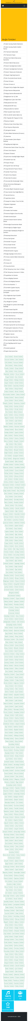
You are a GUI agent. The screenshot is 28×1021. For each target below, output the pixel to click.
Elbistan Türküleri (8, 630)
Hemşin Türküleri (19, 607)
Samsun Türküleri (8, 438)
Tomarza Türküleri (8, 930)
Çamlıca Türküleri (18, 945)
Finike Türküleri (8, 942)
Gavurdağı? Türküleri (9, 895)
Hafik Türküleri (19, 715)
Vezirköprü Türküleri (9, 837)
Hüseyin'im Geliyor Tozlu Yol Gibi (14, 201)
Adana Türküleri (21, 394)
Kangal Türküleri (9, 380)
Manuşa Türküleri (19, 919)
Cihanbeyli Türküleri (14, 610)
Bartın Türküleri (9, 502)
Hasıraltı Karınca (9, 195)
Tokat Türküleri (8, 385)
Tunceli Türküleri (19, 470)
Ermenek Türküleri (9, 589)
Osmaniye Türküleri (8, 817)
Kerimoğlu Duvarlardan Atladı (13, 224)
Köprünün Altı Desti (10, 248)
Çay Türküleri (9, 758)
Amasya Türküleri (9, 429)
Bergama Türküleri (14, 592)
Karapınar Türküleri (19, 942)
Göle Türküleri (9, 365)
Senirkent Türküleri (19, 697)
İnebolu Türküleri (9, 825)
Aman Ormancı (9, 81)
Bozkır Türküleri (9, 968)
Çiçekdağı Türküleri (8, 779)
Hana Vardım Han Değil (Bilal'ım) (14, 192)
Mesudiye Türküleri (10, 802)
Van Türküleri (9, 423)
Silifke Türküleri (9, 540)
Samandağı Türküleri (19, 793)
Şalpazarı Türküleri (19, 601)
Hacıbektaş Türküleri (14, 744)
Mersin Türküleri (8, 441)
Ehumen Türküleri (19, 901)
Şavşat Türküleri (9, 447)
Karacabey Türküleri (9, 951)
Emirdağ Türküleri (18, 499)
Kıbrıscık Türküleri (18, 773)
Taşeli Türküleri (19, 869)
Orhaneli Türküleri (9, 957)
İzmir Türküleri (9, 420)
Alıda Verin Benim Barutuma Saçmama (12, 59)
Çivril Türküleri (18, 968)
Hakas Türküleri (10, 907)
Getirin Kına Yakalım (10, 175)
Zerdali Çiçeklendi (10, 348)
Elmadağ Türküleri (9, 738)
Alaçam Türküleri (8, 948)
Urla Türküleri (8, 881)
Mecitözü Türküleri (9, 986)
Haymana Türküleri (19, 878)
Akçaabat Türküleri (19, 694)
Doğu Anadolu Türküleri (10, 490)
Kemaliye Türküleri (19, 604)
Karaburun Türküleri (19, 980)
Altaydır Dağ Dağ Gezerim (12, 75)
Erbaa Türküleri (9, 925)
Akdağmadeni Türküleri (10, 621)
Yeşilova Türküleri (19, 718)
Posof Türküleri (19, 417)
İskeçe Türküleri (9, 648)
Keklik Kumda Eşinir (10, 216)
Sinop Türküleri (8, 458)
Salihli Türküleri (19, 863)
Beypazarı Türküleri (19, 779)
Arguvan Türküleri (19, 482)
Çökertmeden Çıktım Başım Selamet (12, 140)
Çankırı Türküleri (9, 415)
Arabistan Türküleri (19, 721)
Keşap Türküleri (8, 980)
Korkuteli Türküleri (9, 761)
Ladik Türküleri (18, 700)
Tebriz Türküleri (19, 689)
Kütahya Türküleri (9, 397)
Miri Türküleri (8, 820)
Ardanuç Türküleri (8, 482)
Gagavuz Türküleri (19, 791)
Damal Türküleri (18, 671)
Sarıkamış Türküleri (19, 493)
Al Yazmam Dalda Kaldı (11, 52)
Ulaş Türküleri (7, 933)
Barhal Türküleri (20, 866)
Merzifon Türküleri (9, 578)
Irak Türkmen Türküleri (18, 933)
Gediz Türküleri (20, 837)
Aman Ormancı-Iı (10, 84)
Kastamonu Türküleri (19, 403)
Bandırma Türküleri (19, 630)
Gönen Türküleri (9, 960)
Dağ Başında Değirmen (11, 144)
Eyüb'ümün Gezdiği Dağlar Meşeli (14, 156)
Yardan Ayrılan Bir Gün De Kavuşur (15, 325)
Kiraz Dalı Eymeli (9, 238)
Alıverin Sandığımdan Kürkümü (14, 69)
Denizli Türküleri (19, 400)
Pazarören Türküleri (9, 791)
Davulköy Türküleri (8, 901)
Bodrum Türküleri (9, 546)
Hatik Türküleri (20, 910)
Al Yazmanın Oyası (10, 55)
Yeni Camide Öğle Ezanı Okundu (14, 340)
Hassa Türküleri (9, 686)
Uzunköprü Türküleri (9, 557)
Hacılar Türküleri (18, 898)
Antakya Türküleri (19, 552)
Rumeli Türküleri (18, 356)
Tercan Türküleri (20, 374)
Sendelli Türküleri (19, 808)
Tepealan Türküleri (20, 788)
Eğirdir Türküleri (9, 808)
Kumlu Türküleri (9, 828)
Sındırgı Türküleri (9, 689)
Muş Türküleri (20, 490)
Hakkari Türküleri (9, 537)
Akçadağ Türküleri (9, 753)
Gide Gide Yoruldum (11, 178)
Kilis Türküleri (19, 505)
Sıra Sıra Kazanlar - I (10, 284)
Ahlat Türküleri (19, 849)
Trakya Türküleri (20, 680)
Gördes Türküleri (8, 764)
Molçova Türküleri (18, 814)
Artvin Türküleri (18, 371)
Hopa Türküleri (19, 913)
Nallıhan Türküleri (18, 726)
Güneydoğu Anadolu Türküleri (14, 624)
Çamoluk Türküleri (19, 983)
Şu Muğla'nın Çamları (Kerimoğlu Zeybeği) (13, 305)
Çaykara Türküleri (8, 793)
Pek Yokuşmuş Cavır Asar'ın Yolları (14, 269)
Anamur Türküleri (19, 438)
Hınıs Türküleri (9, 671)
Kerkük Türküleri (19, 383)
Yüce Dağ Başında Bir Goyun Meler (12, 344)
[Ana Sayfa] (2, 5)
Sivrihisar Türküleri (20, 770)
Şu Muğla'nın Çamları (11, 301)
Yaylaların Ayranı (9, 334)
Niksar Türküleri (9, 627)
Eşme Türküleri (19, 691)
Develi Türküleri (19, 537)
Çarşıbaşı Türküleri (14, 852)
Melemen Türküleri (19, 817)
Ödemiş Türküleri (8, 601)
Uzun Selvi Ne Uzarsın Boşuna (13, 319)
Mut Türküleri (8, 519)
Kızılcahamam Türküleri (14, 595)
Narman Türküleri (19, 517)
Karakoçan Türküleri (10, 910)
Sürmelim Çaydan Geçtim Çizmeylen (11, 291)
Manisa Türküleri (19, 397)
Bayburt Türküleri (9, 417)
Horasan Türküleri (8, 718)
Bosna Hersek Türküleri (9, 855)
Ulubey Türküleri (19, 732)
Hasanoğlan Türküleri (19, 872)
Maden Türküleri (8, 697)
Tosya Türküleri (20, 674)
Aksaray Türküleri (19, 476)
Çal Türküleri (9, 898)
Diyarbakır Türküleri (9, 374)
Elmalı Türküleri (9, 735)
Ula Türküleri (9, 893)
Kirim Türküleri (18, 686)
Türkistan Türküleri (9, 552)
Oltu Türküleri (20, 639)
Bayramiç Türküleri (8, 872)
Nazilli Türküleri (19, 651)
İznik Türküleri (18, 572)
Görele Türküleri (19, 589)
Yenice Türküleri (9, 732)
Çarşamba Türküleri (19, 703)
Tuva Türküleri (18, 907)
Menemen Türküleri (9, 965)
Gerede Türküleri (20, 508)
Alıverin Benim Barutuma (12, 63)
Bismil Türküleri (19, 840)
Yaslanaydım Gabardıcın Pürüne (14, 328)
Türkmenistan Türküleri (14, 858)
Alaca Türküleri (20, 616)
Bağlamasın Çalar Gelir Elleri (13, 99)
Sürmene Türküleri (19, 948)
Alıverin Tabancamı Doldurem (13, 72)
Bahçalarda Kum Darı (11, 102)
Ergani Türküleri (9, 954)
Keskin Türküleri (9, 476)
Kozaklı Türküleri (9, 461)
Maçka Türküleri (19, 540)
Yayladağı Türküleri (19, 563)
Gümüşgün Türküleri (8, 788)
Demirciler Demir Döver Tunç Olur (14, 147)
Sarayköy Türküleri (9, 767)
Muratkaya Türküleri (19, 764)
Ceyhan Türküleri (9, 531)
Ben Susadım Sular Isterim (12, 112)
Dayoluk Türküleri (18, 820)
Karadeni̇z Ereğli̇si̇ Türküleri (14, 884)
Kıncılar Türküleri (18, 887)
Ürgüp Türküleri (9, 543)
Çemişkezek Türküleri (19, 904)
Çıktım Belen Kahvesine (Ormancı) (14, 133)
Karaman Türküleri (19, 426)
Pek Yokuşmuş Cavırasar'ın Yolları (14, 272)
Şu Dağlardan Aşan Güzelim (13, 295)
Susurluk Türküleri (9, 913)
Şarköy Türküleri (9, 936)
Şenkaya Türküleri (8, 668)
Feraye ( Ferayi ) (9, 163)
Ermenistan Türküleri (14, 613)
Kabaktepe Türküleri (9, 616)
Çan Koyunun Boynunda (12, 127)
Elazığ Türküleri (19, 388)
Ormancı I (8, 260)
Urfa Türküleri (8, 362)
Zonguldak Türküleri (19, 584)
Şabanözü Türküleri (19, 974)
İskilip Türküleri (19, 986)
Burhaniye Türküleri (9, 834)
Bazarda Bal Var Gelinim (12, 109)
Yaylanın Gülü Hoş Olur (11, 337)
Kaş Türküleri (9, 890)
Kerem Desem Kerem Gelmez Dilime (12, 220)
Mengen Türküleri (9, 715)
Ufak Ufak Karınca (10, 315)
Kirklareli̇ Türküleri (20, 485)
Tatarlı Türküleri (20, 846)
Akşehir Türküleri (9, 636)
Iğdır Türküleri (19, 511)
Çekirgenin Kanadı (10, 130)
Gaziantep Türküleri (18, 385)
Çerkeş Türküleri (9, 587)
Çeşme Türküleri (9, 706)
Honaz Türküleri (19, 925)
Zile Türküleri (9, 528)
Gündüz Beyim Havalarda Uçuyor (14, 189)
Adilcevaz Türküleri (9, 846)
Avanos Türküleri (19, 738)
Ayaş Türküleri (9, 633)
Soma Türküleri (18, 496)
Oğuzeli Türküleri (8, 823)
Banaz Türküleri (20, 951)
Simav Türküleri (20, 834)
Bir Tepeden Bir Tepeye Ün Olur (14, 118)
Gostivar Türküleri (18, 893)
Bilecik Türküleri (18, 412)
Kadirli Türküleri (9, 840)
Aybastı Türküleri (19, 860)
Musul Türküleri (9, 887)
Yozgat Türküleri (10, 377)
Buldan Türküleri (19, 811)
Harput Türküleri (8, 584)
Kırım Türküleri (10, 569)
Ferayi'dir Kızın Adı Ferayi (12, 166)
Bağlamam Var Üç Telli (11, 96)
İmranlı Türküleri (8, 712)
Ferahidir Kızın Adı (10, 159)
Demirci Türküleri (9, 691)
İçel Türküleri (19, 767)
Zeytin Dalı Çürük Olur (11, 351)
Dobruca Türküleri (9, 645)
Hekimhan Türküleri (19, 522)
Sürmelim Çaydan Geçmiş (12, 287)
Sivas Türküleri (9, 356)
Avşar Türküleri (8, 549)
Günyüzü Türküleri (7, 831)
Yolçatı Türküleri (10, 741)
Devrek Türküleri (20, 965)
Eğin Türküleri (18, 560)
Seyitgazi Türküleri (18, 796)
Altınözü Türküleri (19, 665)
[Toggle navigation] (24, 5)
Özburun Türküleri (9, 607)
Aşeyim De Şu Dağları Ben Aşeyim (14, 87)
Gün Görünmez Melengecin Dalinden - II (12, 185)
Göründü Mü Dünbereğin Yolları (14, 181)
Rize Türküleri (9, 412)
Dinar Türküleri (19, 531)
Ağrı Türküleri (9, 444)
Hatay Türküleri (9, 450)
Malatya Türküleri (19, 380)
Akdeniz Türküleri (19, 823)
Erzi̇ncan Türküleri (18, 362)
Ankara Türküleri (18, 365)
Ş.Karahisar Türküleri (18, 519)
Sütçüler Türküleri (8, 860)
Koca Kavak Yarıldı (10, 244)
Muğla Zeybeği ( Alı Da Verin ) (13, 254)
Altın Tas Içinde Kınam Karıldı (13, 78)
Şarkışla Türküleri (18, 406)
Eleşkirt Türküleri (8, 694)
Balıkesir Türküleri (8, 426)
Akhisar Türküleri (8, 665)
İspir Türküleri (8, 796)
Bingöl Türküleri (9, 604)
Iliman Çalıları (9, 207)
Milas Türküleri (9, 642)
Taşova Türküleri (20, 598)
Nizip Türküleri (19, 741)
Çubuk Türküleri (19, 645)
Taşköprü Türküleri (9, 680)
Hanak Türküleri (9, 499)
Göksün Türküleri (9, 869)
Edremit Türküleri (18, 843)
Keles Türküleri (18, 642)
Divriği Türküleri (19, 409)
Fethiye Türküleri (9, 473)
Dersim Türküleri (18, 633)
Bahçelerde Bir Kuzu (11, 106)
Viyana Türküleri (9, 814)
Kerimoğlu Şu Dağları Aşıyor (13, 227)
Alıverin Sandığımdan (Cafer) (13, 66)
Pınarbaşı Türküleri (19, 750)
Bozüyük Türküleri (18, 450)
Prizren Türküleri (9, 619)
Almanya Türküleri (8, 517)
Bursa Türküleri (19, 429)
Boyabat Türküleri (18, 729)
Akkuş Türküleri (8, 709)
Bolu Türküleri (18, 444)
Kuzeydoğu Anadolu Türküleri (14, 785)
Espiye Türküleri (10, 971)
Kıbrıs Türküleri (8, 493)
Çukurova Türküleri (8, 522)
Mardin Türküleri (10, 505)
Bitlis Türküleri (19, 461)
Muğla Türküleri (9, 406)
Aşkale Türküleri (19, 525)
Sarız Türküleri (9, 566)
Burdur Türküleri (19, 391)
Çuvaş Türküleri (9, 945)
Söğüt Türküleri (18, 566)
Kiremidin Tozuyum (10, 241)
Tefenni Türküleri (19, 668)
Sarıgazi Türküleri (18, 960)
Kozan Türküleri (9, 729)
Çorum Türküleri (9, 400)
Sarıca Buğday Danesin (11, 278)
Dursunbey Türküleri (19, 554)
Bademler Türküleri (9, 811)
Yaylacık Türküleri (9, 511)
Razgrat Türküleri (9, 962)
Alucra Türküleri (9, 525)
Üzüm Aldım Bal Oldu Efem (12, 322)
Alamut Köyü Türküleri (9, 747)
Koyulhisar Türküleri (9, 674)
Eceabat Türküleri (18, 656)
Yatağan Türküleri (19, 927)
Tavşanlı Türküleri (18, 828)
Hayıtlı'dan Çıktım (10, 198)
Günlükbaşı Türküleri (19, 916)
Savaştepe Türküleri (19, 712)
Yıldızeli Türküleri (19, 587)
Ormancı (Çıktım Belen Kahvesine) (14, 257)
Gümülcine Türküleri (9, 654)
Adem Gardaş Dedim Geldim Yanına (12, 48)
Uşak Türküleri (18, 420)
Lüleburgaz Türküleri (9, 866)
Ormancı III (8, 263)
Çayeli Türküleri (19, 706)
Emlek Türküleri (9, 799)
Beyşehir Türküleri (8, 922)
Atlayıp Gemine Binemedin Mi (13, 93)
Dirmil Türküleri (19, 662)
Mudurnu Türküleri (9, 782)
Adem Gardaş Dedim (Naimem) (14, 44)
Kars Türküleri (18, 377)
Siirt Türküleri (8, 455)
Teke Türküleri (19, 753)
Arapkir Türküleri (19, 936)
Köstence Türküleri (19, 875)
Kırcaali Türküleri (9, 927)
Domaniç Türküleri (9, 662)
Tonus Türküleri (19, 939)
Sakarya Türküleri (20, 557)
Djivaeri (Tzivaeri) (10, 153)
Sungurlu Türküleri (8, 514)
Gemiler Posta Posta (11, 172)
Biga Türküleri (19, 782)
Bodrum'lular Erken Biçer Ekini (13, 124)
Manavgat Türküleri (19, 709)
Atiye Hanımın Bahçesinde (12, 90)
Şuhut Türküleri (10, 534)
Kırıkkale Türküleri (8, 464)
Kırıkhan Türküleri (19, 464)
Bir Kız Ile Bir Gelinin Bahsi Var (13, 115)
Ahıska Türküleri (8, 683)
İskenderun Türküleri (9, 598)
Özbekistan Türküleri (9, 723)
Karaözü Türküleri (8, 974)
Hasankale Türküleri (20, 514)
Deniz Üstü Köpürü (10, 150)
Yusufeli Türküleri (9, 470)
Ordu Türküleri (18, 423)
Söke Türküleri (18, 971)
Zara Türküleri (9, 572)
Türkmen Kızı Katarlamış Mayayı (14, 312)
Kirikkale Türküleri (18, 479)
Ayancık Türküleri (8, 703)
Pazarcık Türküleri (20, 581)
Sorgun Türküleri (9, 849)
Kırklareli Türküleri (8, 563)
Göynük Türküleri (20, 723)
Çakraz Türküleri (20, 895)
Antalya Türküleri (9, 432)
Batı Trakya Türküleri (19, 549)
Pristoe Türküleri (8, 875)
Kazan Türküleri (19, 957)
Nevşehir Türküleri (19, 441)
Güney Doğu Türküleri (19, 831)
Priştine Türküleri (20, 977)
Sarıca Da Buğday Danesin (12, 281)
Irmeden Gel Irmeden (11, 210)
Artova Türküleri (9, 656)
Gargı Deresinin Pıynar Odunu (13, 169)
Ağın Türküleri (18, 534)
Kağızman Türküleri (19, 683)
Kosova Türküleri (8, 750)
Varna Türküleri (9, 651)
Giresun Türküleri (19, 415)
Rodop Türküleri (19, 756)
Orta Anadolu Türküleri (9, 394)
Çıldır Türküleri (8, 479)
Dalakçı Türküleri (20, 747)
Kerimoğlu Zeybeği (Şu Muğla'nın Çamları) (13, 231)
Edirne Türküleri (19, 447)
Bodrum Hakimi (9, 121)
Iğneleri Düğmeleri (10, 204)
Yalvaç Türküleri (19, 636)
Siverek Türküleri (19, 575)
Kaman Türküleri (19, 962)
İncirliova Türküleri (19, 805)
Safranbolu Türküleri (10, 639)
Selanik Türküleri (19, 619)
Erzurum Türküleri (9, 359)
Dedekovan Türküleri (9, 977)
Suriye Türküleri (8, 721)
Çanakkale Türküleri (20, 467)
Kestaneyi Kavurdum (11, 235)
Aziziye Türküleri (8, 904)
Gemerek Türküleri (9, 776)
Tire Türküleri (19, 802)
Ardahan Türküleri (18, 452)
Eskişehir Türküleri (8, 403)
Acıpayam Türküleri (18, 455)
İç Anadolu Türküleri (8, 770)
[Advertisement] (14, 24)
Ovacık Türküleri (9, 773)
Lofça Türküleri (19, 825)
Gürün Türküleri (19, 546)
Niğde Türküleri (9, 452)
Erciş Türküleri (9, 496)
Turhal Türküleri (9, 677)
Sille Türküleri (20, 621)
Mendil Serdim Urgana (11, 251)
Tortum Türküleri (8, 916)
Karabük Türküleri (18, 502)
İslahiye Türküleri (8, 487)
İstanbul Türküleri (18, 435)
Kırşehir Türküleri (9, 368)
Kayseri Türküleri (9, 383)
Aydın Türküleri (9, 435)
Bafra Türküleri (9, 700)
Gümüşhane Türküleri (8, 485)
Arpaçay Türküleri (19, 473)
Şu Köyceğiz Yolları (10, 298)
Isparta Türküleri (19, 432)
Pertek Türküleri (19, 761)
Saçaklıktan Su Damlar (11, 275)
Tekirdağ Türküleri (19, 487)
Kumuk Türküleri (8, 983)
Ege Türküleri (18, 569)
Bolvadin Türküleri (18, 648)
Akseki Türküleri (19, 677)
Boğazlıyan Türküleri (9, 581)
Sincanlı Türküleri (18, 881)
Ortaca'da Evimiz (10, 266)
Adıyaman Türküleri (8, 467)
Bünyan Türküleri (19, 578)
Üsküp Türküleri (20, 654)
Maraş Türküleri (9, 409)
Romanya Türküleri (9, 939)
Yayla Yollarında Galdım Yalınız (13, 331)
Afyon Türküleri (9, 388)
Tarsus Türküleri (8, 554)
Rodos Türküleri (19, 954)
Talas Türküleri (19, 776)
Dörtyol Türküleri (19, 659)
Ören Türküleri (18, 890)
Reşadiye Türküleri (9, 575)
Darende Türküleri (9, 756)
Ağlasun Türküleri (19, 922)
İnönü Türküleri (18, 758)
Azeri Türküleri (19, 359)
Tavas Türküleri (18, 528)
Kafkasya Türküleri (18, 735)
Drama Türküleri (8, 805)
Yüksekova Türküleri (9, 919)
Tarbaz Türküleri (21, 855)
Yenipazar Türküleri (19, 930)
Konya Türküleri (19, 368)
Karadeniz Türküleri (9, 508)
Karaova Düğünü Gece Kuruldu (14, 213)
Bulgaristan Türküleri (18, 458)
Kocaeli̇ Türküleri (19, 627)
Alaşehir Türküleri (18, 799)
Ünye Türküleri (9, 560)
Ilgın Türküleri (8, 726)
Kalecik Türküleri (8, 878)
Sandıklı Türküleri (18, 543)
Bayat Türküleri (9, 863)
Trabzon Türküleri (9, 391)
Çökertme (8, 136)
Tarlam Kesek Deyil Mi (11, 309)
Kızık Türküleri (8, 843)
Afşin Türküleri (9, 371)
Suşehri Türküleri (9, 659)
